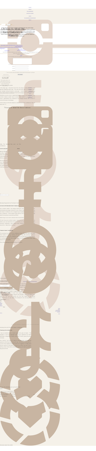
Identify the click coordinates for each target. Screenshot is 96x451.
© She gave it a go (13, 324)
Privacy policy (19, 324)
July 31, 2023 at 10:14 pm (21, 50)
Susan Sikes (20, 48)
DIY (9, 35)
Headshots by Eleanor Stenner (34, 324)
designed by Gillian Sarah (25, 324)
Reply (21, 55)
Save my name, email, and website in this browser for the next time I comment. (21, 72)
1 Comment (6, 50)
